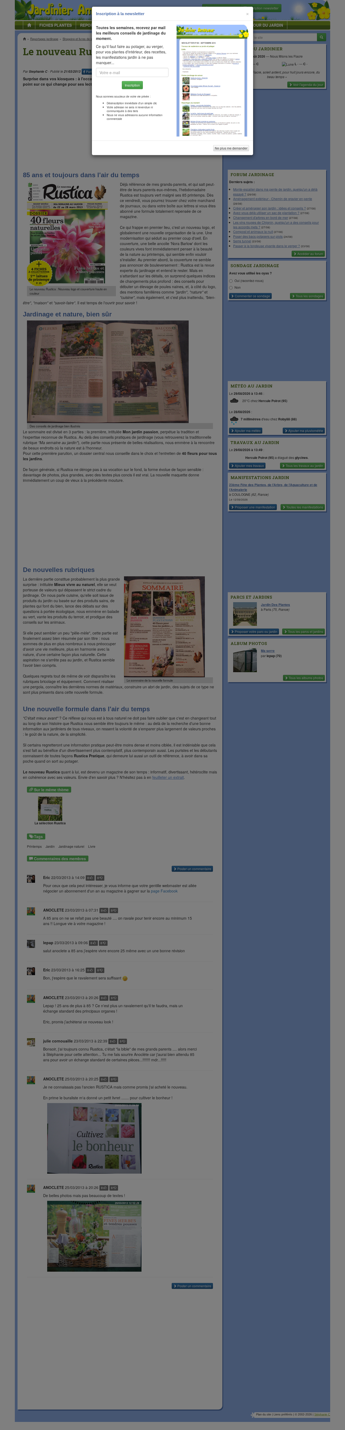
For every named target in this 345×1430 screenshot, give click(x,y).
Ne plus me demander (231, 149)
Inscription (132, 86)
